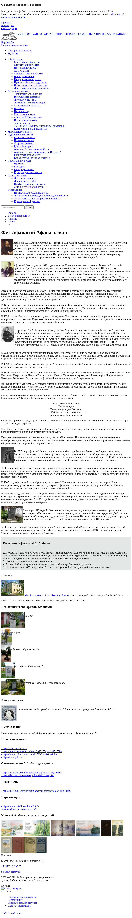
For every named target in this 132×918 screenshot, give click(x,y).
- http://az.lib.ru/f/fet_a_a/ (14, 748)
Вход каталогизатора (19, 905)
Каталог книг (15, 899)
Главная (12, 212)
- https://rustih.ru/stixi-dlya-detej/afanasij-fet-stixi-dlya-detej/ (31, 772)
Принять (6, 22)
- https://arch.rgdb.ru (11, 757)
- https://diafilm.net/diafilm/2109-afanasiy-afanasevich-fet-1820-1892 (36, 791)
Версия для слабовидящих (9, 27)
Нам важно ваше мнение (14, 45)
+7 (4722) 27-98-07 (11, 866)
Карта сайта (7, 42)
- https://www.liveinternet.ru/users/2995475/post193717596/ (31, 751)
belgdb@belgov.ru (10, 871)
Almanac (12, 218)
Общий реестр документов (22, 897)
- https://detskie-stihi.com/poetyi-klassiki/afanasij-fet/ (27, 775)
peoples (11, 221)
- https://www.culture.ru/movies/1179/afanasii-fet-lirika (29, 754)
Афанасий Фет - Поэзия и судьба (19, 809)
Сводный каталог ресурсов (23, 902)
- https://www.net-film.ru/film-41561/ (20, 806)
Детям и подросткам (19, 215)
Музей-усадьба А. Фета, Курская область (47, 595)
